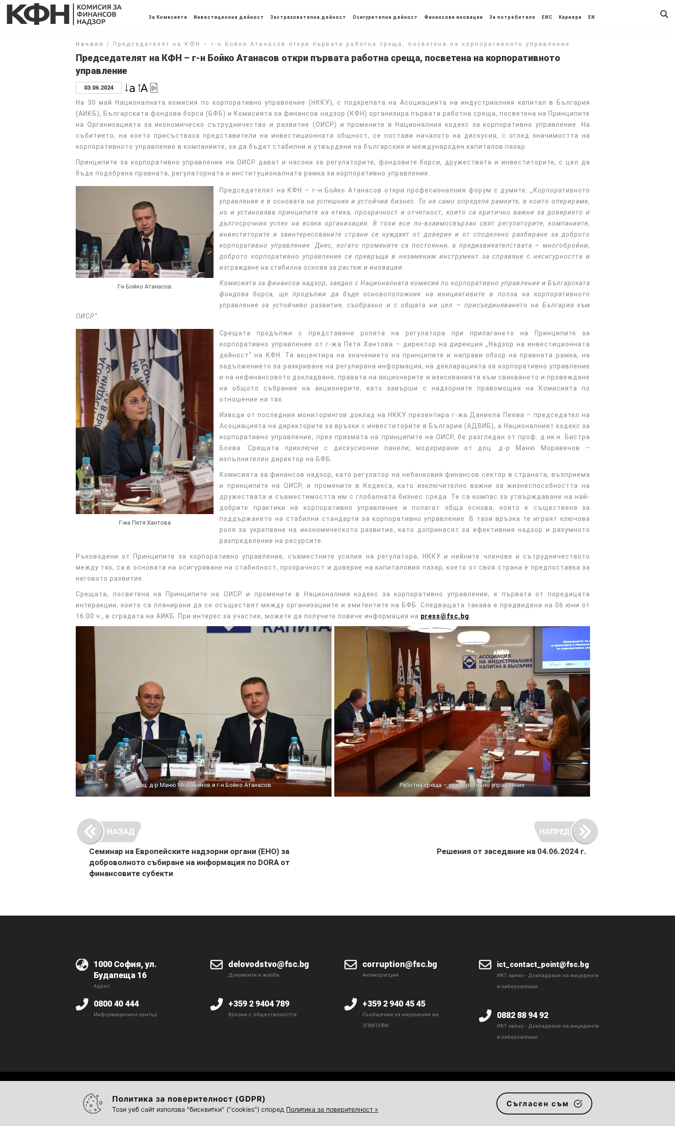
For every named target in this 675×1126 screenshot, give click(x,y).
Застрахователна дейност (308, 17)
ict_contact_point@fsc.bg (543, 964)
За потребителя (512, 17)
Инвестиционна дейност (229, 17)
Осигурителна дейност (385, 17)
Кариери (570, 17)
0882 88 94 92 (522, 1015)
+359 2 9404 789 (258, 1003)
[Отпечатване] (153, 87)
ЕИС (547, 17)
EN (591, 17)
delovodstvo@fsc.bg (268, 964)
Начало (90, 44)
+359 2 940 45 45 (393, 1003)
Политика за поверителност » (332, 1109)
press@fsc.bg (445, 616)
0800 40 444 (116, 1003)
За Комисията (168, 17)
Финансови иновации (453, 17)
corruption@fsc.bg (399, 964)
